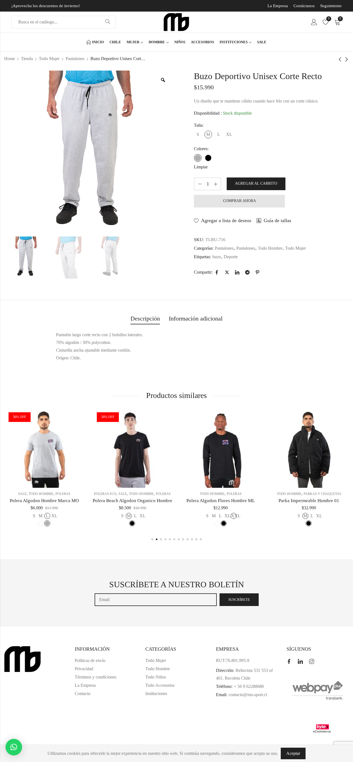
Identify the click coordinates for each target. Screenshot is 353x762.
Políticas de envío (90, 660)
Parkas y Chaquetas (322, 494)
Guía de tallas (277, 220)
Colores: (201, 148)
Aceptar (293, 753)
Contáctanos (304, 6)
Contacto (82, 693)
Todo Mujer (49, 58)
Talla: (199, 125)
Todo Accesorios (160, 685)
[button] (152, 539)
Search (108, 22)
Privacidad (84, 668)
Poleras (62, 494)
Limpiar (201, 167)
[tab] (145, 319)
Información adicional (196, 318)
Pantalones (75, 58)
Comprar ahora (239, 201)
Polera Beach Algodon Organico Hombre (132, 500)
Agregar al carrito (256, 183)
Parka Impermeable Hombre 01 (309, 500)
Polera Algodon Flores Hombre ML (220, 500)
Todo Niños (155, 677)
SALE (22, 494)
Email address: (156, 599)
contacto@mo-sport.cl (248, 694)
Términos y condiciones (95, 677)
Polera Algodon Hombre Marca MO (44, 500)
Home (9, 58)
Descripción (145, 318)
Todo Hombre (270, 248)
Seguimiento (331, 6)
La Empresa (278, 6)
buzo (216, 256)
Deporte (231, 256)
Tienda (27, 58)
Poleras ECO (105, 494)
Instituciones (156, 693)
